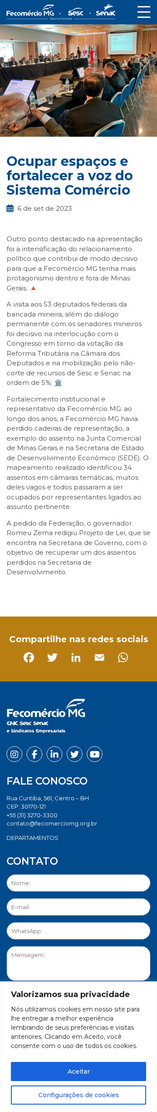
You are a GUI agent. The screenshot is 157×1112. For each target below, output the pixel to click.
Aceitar (79, 1071)
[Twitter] (38, 591)
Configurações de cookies (78, 1095)
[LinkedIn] (62, 591)
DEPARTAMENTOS (32, 837)
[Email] (85, 591)
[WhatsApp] (109, 591)
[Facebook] (15, 591)
